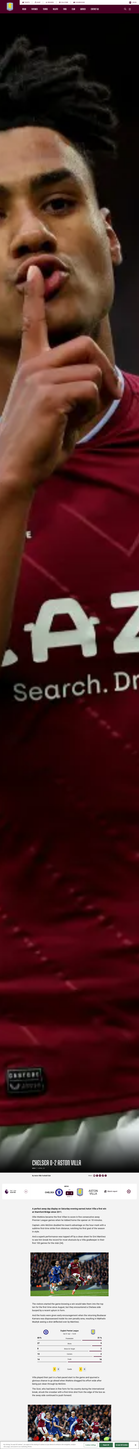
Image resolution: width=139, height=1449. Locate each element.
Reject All (106, 1445)
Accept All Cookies (122, 1445)
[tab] (26, 2)
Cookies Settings (90, 1445)
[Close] (135, 1445)
